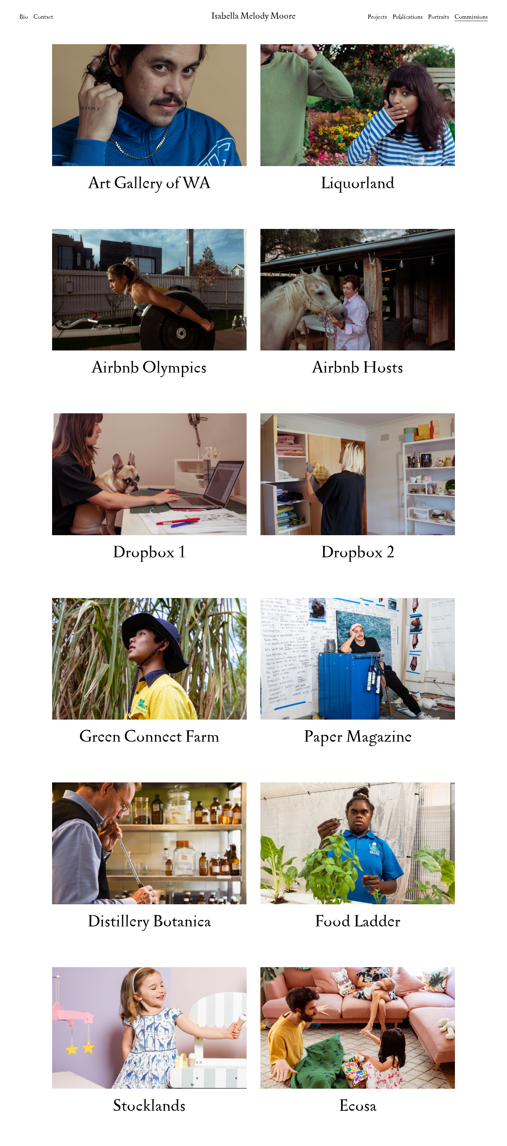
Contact (43, 17)
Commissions (471, 17)
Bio (23, 17)
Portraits (438, 17)
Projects (377, 17)
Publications (407, 17)
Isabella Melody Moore (253, 16)
